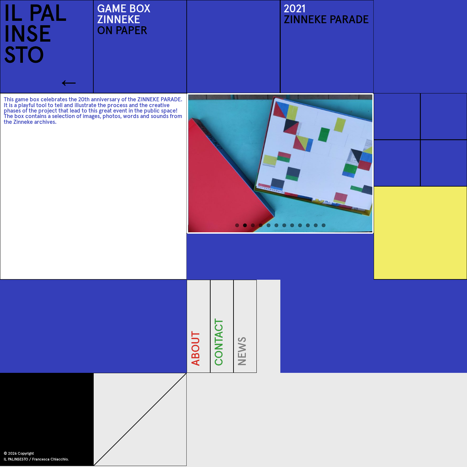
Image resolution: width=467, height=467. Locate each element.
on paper (122, 31)
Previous (178, 163)
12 (323, 225)
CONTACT (219, 363)
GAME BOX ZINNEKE (123, 15)
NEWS (243, 363)
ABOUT (196, 363)
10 (308, 225)
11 (316, 225)
